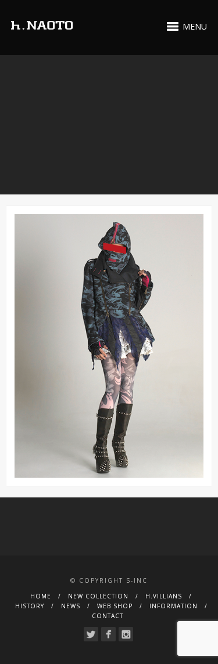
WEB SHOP (115, 606)
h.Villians (163, 596)
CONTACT (107, 616)
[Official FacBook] (108, 634)
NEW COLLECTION (98, 596)
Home (40, 596)
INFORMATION (173, 606)
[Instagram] (126, 634)
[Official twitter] (91, 634)
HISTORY (29, 606)
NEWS (70, 606)
